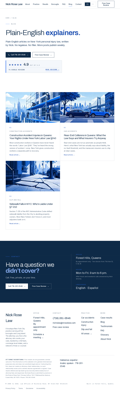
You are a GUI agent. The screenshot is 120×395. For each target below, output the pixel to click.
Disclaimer (29, 388)
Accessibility (40, 388)
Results (45, 4)
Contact (78, 4)
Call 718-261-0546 (19, 55)
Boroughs (55, 4)
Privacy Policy (10, 388)
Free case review (61, 327)
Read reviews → (52, 69)
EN (87, 4)
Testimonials (106, 326)
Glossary (105, 335)
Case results (106, 318)
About (27, 4)
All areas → (86, 333)
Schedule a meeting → (38, 336)
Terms (20, 388)
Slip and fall (86, 329)
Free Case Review (106, 4)
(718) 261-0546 (62, 318)
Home (8, 18)
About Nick (106, 339)
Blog (70, 4)
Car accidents (87, 318)
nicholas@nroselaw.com (64, 323)
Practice (36, 4)
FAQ (63, 4)
